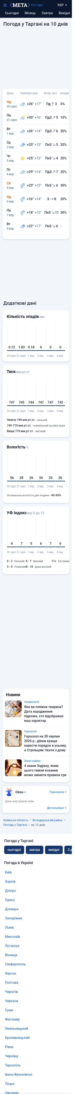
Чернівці (11, 1056)
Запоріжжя (13, 918)
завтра (34, 850)
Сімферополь (15, 964)
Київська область (15, 820)
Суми (9, 1010)
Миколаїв (12, 937)
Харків (10, 881)
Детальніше (55, 808)
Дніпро (10, 891)
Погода (37, 5)
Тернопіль (13, 1065)
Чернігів (11, 992)
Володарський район (47, 820)
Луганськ (12, 946)
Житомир (12, 1019)
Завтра (47, 13)
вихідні (64, 13)
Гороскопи (56, 792)
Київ (8, 872)
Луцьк (10, 1084)
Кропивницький (17, 1038)
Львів (9, 927)
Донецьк (12, 909)
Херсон (10, 973)
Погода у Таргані (15, 824)
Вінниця (11, 955)
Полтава (11, 983)
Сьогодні (12, 13)
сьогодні (14, 850)
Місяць (30, 13)
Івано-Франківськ (18, 1074)
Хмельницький (16, 1029)
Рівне (9, 1047)
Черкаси (11, 1001)
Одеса (10, 900)
